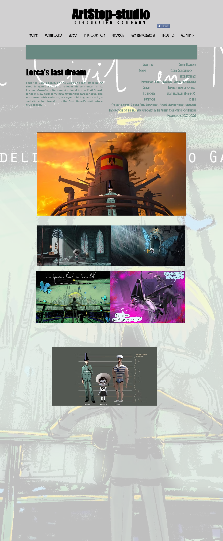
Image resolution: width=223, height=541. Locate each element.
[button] (94, 35)
